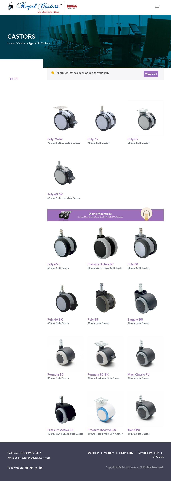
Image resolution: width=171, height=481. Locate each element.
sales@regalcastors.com (36, 457)
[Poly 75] (106, 118)
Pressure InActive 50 (102, 429)
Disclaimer (93, 453)
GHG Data (158, 457)
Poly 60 (133, 264)
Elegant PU (135, 319)
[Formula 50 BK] (106, 353)
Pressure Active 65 (101, 264)
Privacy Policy (126, 453)
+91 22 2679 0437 (30, 453)
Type (31, 43)
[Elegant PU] (146, 298)
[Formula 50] (65, 353)
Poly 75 (93, 138)
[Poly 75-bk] (65, 118)
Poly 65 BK (55, 194)
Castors (21, 43)
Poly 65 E (54, 264)
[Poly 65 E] (65, 243)
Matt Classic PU (139, 374)
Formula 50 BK (98, 374)
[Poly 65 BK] (65, 173)
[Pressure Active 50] (65, 409)
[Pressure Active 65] (106, 243)
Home (11, 43)
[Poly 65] (146, 118)
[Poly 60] (146, 243)
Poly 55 (93, 319)
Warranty (109, 453)
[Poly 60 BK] (65, 298)
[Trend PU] (146, 409)
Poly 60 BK (55, 319)
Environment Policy (149, 453)
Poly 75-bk (54, 138)
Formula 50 (55, 374)
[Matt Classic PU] (146, 353)
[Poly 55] (106, 298)
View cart (151, 74)
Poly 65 (133, 138)
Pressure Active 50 (60, 429)
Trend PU (134, 429)
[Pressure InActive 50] (106, 409)
